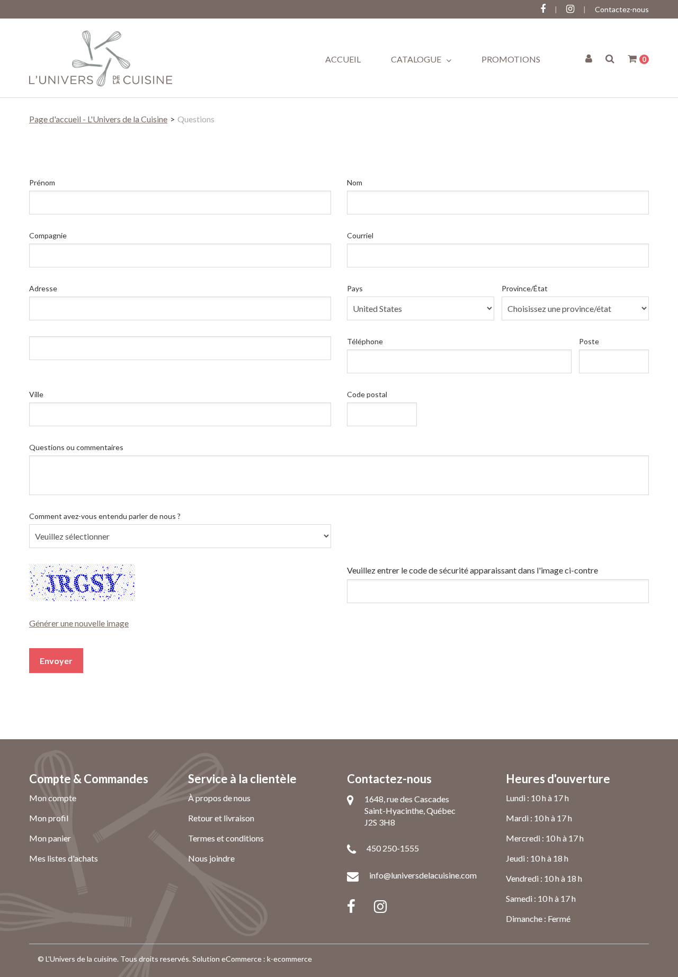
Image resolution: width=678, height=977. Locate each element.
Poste (589, 341)
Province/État (525, 288)
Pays (355, 288)
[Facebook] (351, 905)
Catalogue (417, 59)
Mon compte (52, 798)
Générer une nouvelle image (79, 623)
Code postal (367, 394)
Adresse (43, 288)
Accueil (343, 59)
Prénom (42, 182)
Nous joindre (211, 858)
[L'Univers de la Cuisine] (100, 58)
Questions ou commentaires (76, 447)
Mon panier (50, 838)
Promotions (510, 59)
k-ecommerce (289, 958)
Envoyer (56, 661)
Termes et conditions (226, 838)
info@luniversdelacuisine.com (423, 875)
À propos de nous (219, 798)
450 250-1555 (393, 848)
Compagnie (48, 235)
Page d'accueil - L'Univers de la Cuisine (98, 119)
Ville (36, 394)
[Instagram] (380, 905)
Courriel (360, 235)
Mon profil (48, 818)
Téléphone (365, 341)
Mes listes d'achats (63, 858)
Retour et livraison (221, 818)
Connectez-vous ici (61, 9)
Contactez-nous (622, 9)
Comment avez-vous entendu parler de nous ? (105, 516)
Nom (354, 182)
